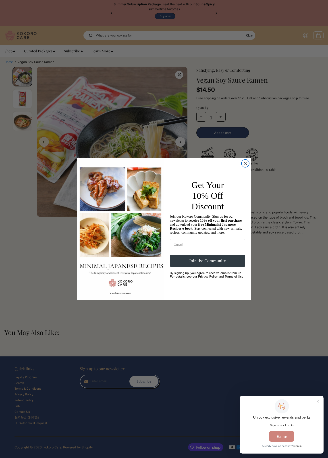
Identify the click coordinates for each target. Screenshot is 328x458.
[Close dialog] (245, 163)
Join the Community (207, 260)
